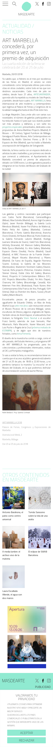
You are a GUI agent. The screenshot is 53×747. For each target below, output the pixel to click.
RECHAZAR (26, 740)
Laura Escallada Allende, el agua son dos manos (12, 594)
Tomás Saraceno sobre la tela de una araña (38, 515)
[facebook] (43, 4)
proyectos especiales (12, 127)
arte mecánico (22, 305)
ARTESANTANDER (42, 94)
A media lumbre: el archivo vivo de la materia (11, 555)
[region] (26, 718)
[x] (37, 4)
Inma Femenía (23, 333)
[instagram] (49, 4)
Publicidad (43, 687)
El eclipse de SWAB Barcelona (37, 553)
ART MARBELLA (38, 100)
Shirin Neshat (30, 318)
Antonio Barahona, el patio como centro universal (12, 515)
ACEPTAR (26, 732)
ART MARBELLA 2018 (12, 422)
